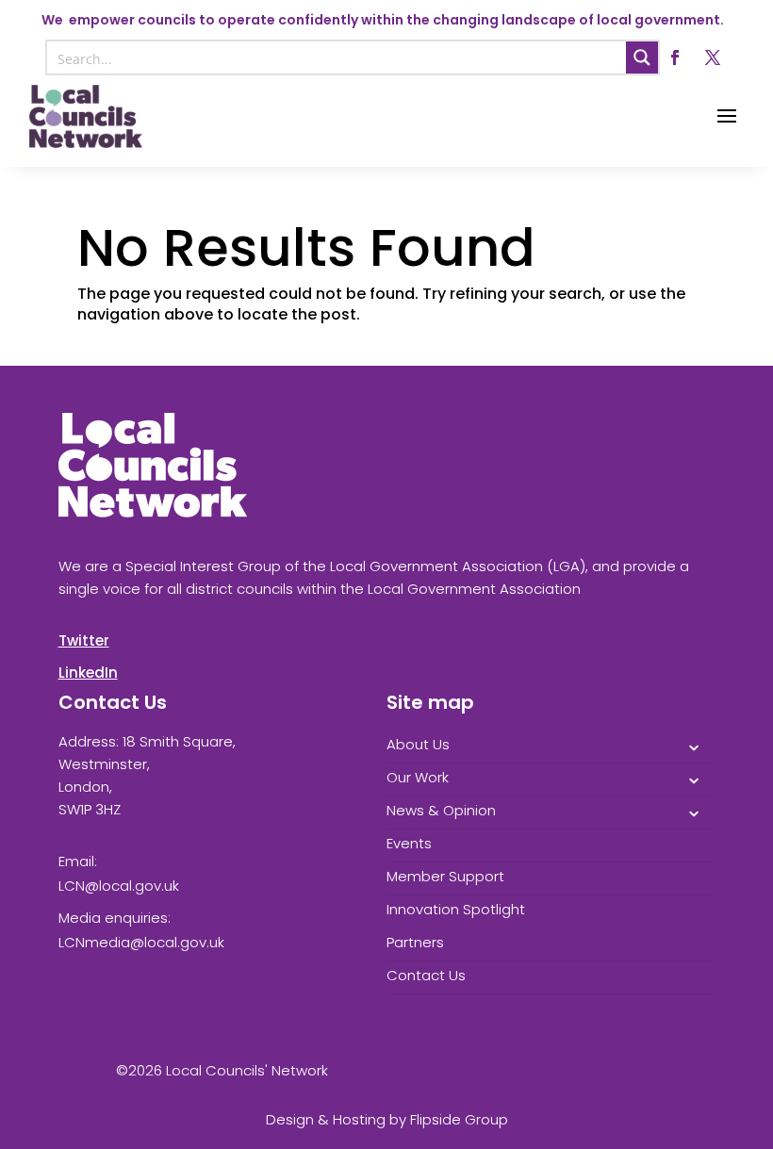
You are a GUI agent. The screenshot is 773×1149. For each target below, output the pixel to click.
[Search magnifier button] (642, 57)
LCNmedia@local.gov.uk (141, 942)
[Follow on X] (713, 57)
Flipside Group (459, 1119)
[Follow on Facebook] (675, 57)
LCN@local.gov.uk (118, 885)
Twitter (83, 640)
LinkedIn (88, 672)
